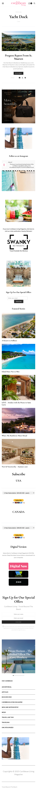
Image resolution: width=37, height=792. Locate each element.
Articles (5, 692)
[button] (13, 675)
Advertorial (6, 687)
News (4, 712)
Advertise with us (18, 280)
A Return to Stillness (9, 341)
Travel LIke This (8, 717)
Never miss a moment (18, 214)
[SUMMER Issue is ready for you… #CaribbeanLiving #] (18, 187)
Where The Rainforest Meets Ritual (14, 436)
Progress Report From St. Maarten (18, 57)
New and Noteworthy (10, 707)
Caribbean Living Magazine (12, 702)
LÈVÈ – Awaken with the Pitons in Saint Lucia (16, 404)
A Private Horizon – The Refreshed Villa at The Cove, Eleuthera (18, 654)
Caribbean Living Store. (18, 142)
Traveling (6, 722)
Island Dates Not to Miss (10, 372)
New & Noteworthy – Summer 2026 (15, 467)
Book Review (7, 697)
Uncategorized (7, 727)
